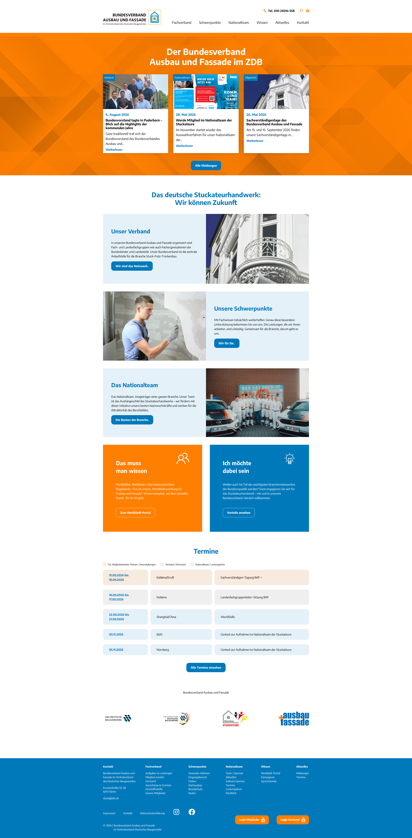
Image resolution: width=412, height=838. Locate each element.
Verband (109, 77)
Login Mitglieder (249, 819)
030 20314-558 (284, 11)
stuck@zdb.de (111, 798)
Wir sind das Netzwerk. (132, 266)
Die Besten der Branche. (132, 420)
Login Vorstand (290, 819)
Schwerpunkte (197, 766)
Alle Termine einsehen (206, 667)
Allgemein (251, 77)
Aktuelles (302, 766)
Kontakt (108, 766)
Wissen (265, 766)
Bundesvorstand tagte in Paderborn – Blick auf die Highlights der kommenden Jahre (134, 124)
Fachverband (153, 766)
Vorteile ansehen (238, 512)
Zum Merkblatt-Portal (135, 512)
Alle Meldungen (206, 165)
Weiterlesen (114, 149)
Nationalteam (182, 77)
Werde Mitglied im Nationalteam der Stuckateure (204, 122)
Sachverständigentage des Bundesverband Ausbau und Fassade (274, 122)
